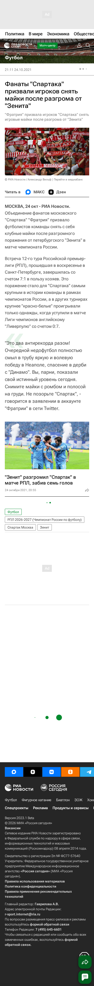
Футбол (13, 512)
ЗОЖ (78, 800)
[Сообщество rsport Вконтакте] (51, 772)
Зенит (44, 527)
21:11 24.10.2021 (18, 70)
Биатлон (63, 800)
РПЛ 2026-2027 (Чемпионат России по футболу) (44, 520)
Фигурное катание (36, 800)
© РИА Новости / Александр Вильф (28, 179)
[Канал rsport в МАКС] (14, 772)
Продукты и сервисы (70, 808)
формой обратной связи (49, 924)
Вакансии (12, 828)
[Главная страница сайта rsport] (29, 45)
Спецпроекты (16, 808)
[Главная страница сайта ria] (5, 45)
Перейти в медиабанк (68, 179)
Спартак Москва (20, 527)
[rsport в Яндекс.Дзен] (33, 772)
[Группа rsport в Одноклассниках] (70, 772)
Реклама (40, 808)
